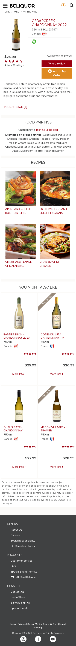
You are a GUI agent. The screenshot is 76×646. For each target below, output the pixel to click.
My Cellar (66, 5)
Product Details (15, 107)
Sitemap (38, 627)
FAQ (13, 566)
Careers (15, 535)
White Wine (30, 12)
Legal (13, 624)
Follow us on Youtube (52, 639)
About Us (16, 529)
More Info (18, 374)
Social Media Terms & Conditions (46, 624)
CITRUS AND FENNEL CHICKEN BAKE (18, 263)
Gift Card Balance (25, 577)
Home (6, 12)
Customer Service (22, 560)
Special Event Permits (24, 571)
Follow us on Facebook (38, 639)
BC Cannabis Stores (23, 546)
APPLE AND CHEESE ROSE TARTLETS (18, 211)
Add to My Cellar (59, 73)
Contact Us (17, 591)
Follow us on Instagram (23, 639)
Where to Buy (56, 63)
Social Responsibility (23, 540)
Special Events (19, 608)
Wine (16, 12)
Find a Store (18, 597)
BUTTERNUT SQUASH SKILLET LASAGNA (53, 211)
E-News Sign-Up (21, 602)
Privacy (22, 624)
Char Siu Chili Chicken (49, 263)
